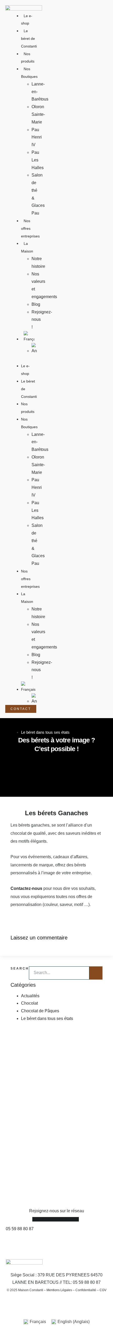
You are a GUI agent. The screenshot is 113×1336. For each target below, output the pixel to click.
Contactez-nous (26, 888)
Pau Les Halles (38, 160)
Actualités (30, 996)
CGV (103, 1290)
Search (20, 968)
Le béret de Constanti (29, 38)
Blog (36, 304)
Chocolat (29, 1003)
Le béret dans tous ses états (45, 732)
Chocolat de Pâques (40, 1011)
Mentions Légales (59, 1290)
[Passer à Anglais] (34, 349)
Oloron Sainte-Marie (38, 114)
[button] (24, 358)
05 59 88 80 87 (20, 1229)
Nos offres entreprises (30, 579)
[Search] (95, 973)
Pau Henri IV (37, 137)
